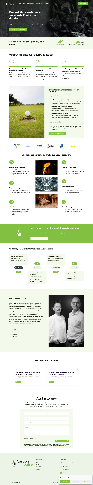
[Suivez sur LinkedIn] (61, 473)
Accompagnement (30, 3)
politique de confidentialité (60, 445)
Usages (23, 3)
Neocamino (16, 482)
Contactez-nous (83, 3)
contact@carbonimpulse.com (69, 462)
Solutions (19, 3)
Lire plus (18, 381)
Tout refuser (75, 481)
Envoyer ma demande (62, 440)
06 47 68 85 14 (66, 469)
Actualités (47, 3)
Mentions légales (56, 482)
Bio (16, 369)
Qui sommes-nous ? (40, 3)
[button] (83, 376)
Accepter (65, 481)
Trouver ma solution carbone (18, 29)
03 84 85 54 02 (66, 466)
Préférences (86, 481)
